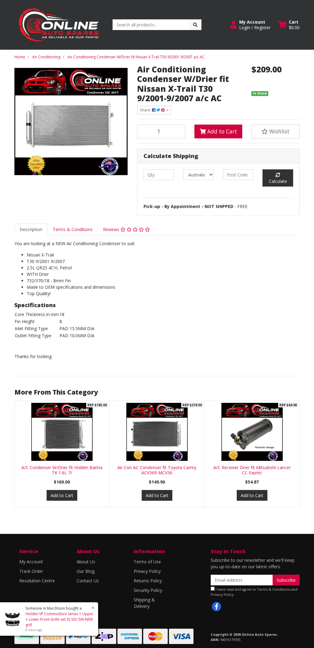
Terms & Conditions (73, 229)
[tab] (31, 229)
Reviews (112, 229)
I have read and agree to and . (254, 592)
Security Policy (148, 590)
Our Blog (85, 571)
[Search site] (195, 24)
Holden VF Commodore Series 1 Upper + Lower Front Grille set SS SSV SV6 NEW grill (59, 619)
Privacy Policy (147, 571)
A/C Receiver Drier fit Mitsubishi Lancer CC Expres (252, 470)
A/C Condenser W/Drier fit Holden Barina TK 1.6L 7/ (61, 470)
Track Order (31, 571)
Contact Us (88, 581)
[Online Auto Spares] (58, 24)
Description (31, 229)
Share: (146, 110)
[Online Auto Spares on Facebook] (216, 606)
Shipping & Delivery (144, 603)
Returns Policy (148, 581)
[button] (250, 24)
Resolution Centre (37, 581)
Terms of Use (147, 562)
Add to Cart (221, 131)
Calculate (278, 181)
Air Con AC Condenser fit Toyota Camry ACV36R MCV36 (156, 470)
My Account (31, 562)
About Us (86, 562)
